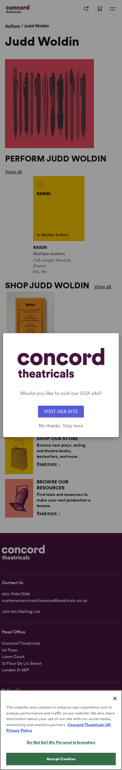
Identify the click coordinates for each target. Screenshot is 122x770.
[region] (61, 730)
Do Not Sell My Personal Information (61, 742)
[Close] (114, 698)
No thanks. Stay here (61, 425)
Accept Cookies (61, 759)
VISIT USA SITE (61, 411)
